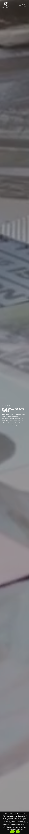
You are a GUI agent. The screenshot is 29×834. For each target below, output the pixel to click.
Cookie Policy (19, 829)
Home (3, 405)
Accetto (12, 831)
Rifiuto (17, 831)
